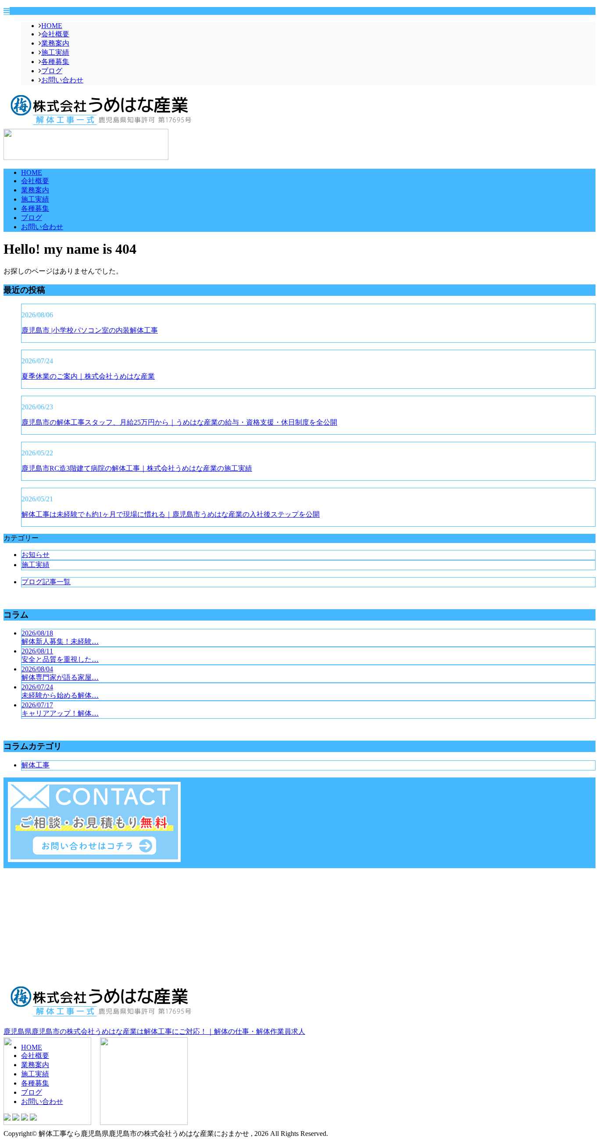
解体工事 (35, 765)
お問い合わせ (62, 80)
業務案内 (55, 43)
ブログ (51, 71)
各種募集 (55, 61)
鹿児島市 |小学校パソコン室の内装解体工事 (89, 330)
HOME (51, 25)
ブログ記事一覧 (46, 581)
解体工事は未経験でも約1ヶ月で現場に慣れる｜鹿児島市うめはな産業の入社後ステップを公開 (170, 514)
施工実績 (55, 52)
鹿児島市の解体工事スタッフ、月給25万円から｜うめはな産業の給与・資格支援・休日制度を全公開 (179, 422)
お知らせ (35, 554)
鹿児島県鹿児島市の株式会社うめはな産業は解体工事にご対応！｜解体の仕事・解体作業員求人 (154, 1031)
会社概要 (55, 34)
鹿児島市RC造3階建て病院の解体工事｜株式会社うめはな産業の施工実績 (136, 468)
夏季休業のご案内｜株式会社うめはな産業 (88, 376)
